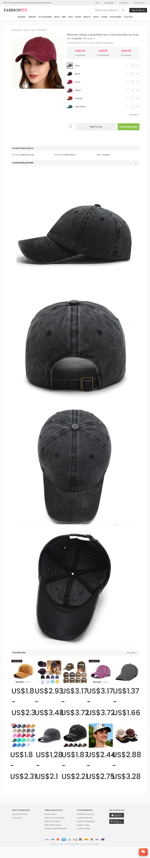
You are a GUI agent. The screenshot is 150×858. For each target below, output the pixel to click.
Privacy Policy (51, 814)
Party (96, 17)
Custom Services (84, 818)
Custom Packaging (85, 821)
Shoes (78, 17)
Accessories (45, 17)
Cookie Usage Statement (56, 828)
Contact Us (108, 42)
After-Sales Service (53, 825)
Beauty (87, 17)
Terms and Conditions (55, 818)
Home (104, 17)
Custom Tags (83, 825)
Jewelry (32, 17)
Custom (128, 17)
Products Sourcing (85, 814)
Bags (56, 17)
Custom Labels (83, 828)
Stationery (115, 17)
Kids (70, 17)
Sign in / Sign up (138, 10)
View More (133, 115)
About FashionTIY (20, 814)
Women (21, 17)
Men (64, 17)
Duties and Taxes (52, 821)
